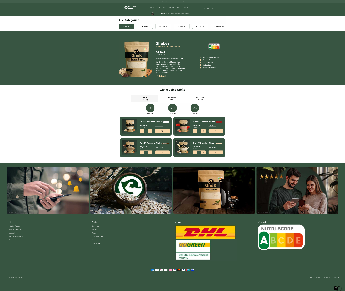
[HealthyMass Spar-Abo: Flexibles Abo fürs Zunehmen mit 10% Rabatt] (182, 58)
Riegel (94, 233)
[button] (185, 7)
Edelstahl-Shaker (98, 236)
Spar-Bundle (96, 226)
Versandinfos (13, 233)
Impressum (317, 277)
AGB (311, 277)
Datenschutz (327, 277)
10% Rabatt (96, 243)
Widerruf (336, 277)
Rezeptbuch (96, 240)
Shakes (94, 229)
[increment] (150, 131)
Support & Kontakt (15, 229)
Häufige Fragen (14, 226)
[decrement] (142, 131)
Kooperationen (14, 240)
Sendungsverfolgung (16, 236)
